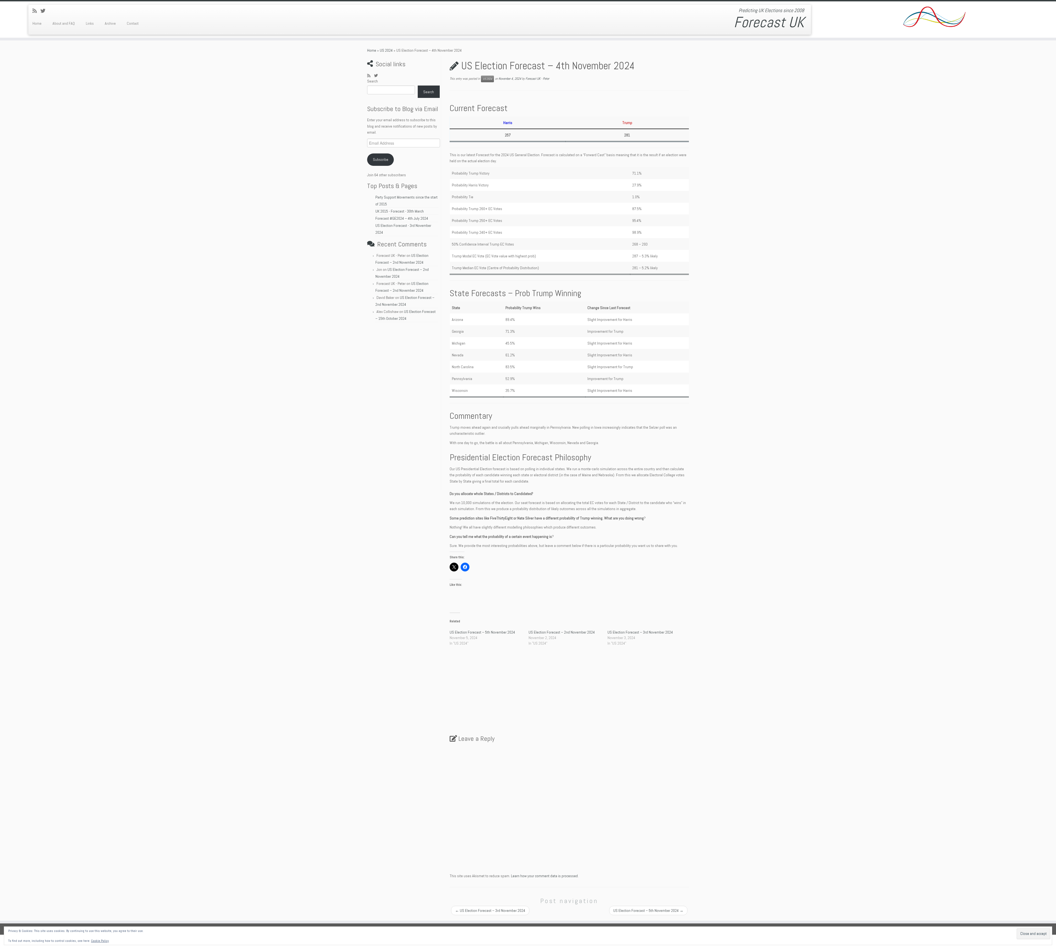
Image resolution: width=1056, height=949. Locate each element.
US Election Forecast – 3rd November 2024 (640, 632)
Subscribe (380, 159)
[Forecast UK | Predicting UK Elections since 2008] (934, 18)
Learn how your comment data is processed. (545, 875)
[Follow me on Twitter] (44, 11)
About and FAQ (64, 23)
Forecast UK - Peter (537, 78)
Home (37, 23)
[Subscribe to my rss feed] (36, 11)
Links (90, 23)
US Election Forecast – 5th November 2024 (482, 632)
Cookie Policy (100, 941)
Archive (110, 23)
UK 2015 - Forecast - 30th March (399, 211)
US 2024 (386, 50)
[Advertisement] (403, 407)
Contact (133, 23)
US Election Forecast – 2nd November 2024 (562, 632)
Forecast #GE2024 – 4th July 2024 (401, 218)
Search (372, 81)
